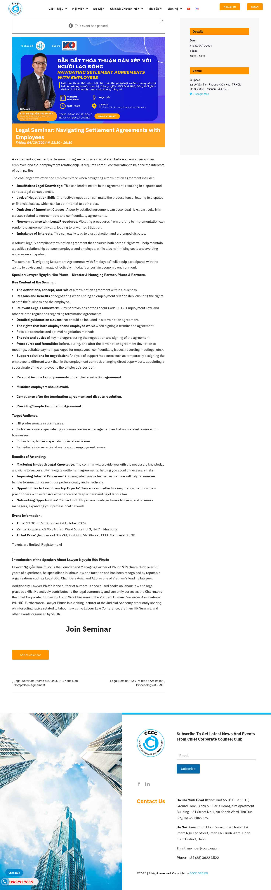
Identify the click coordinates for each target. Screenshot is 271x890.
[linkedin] (147, 784)
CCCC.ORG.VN (199, 873)
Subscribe (188, 769)
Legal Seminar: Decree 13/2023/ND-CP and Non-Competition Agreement (46, 683)
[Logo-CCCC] (15, 3)
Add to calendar (30, 655)
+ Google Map (200, 94)
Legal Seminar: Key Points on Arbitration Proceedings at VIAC (136, 683)
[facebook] (139, 784)
